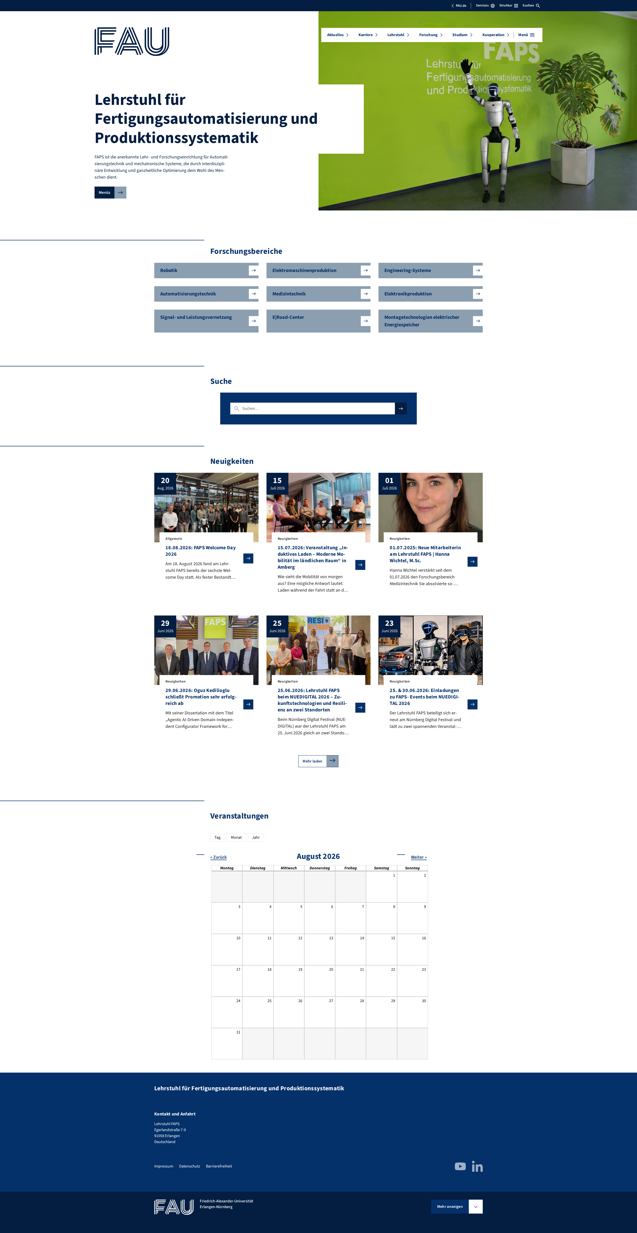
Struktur (505, 5)
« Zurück (218, 857)
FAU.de (461, 5)
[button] (206, 270)
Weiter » (419, 857)
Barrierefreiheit (219, 1166)
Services (482, 5)
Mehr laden (312, 761)
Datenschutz (189, 1166)
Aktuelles (335, 35)
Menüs (104, 192)
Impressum (163, 1166)
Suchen (528, 5)
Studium (460, 35)
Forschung (428, 35)
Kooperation (493, 35)
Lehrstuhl (395, 35)
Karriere (366, 35)
